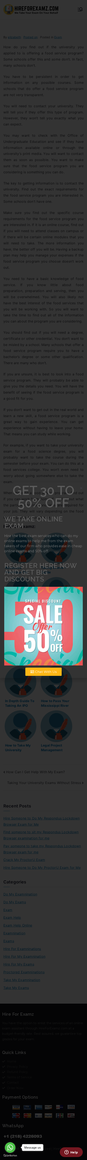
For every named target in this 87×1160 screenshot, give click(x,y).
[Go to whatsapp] (10, 1147)
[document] (43, 580)
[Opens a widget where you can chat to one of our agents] (71, 1152)
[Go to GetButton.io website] (10, 1155)
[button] (81, 488)
